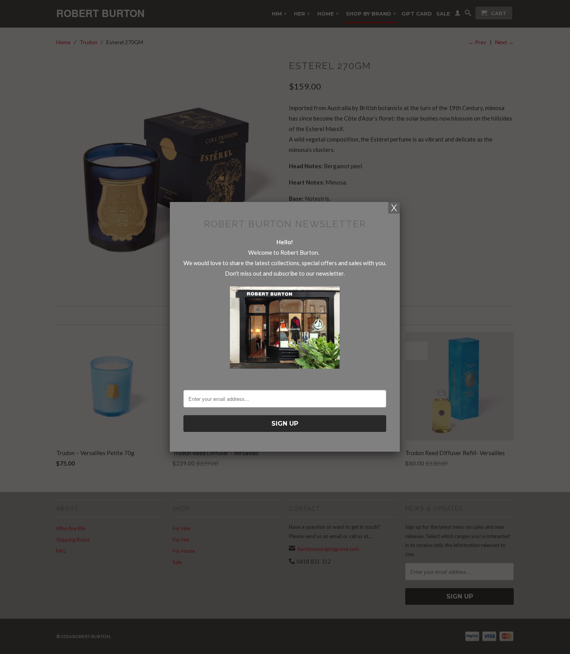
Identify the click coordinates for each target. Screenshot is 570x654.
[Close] (394, 208)
